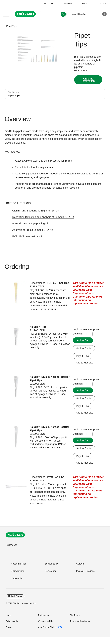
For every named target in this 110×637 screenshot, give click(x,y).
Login (76, 329)
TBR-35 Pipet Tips (58, 283)
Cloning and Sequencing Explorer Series (35, 210)
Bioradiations (17, 571)
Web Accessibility (45, 621)
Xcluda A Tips (38, 326)
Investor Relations (85, 571)
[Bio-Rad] (15, 534)
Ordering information (88, 79)
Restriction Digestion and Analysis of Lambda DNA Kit (43, 217)
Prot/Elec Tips (55, 477)
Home (8, 615)
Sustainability (51, 564)
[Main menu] (6, 14)
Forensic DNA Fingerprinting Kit (30, 223)
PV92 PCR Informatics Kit (27, 236)
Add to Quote (84, 348)
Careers (80, 564)
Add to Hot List (84, 362)
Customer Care (82, 296)
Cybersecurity (12, 621)
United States (15, 596)
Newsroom (50, 571)
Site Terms (74, 615)
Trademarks (43, 615)
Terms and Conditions (80, 621)
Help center (17, 578)
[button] (2, 26)
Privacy (9, 627)
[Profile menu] (92, 14)
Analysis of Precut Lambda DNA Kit (32, 229)
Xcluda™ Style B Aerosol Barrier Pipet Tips (49, 378)
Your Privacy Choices (48, 627)
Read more (80, 70)
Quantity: (78, 333)
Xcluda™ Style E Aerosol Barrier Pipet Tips (49, 429)
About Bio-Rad (18, 564)
